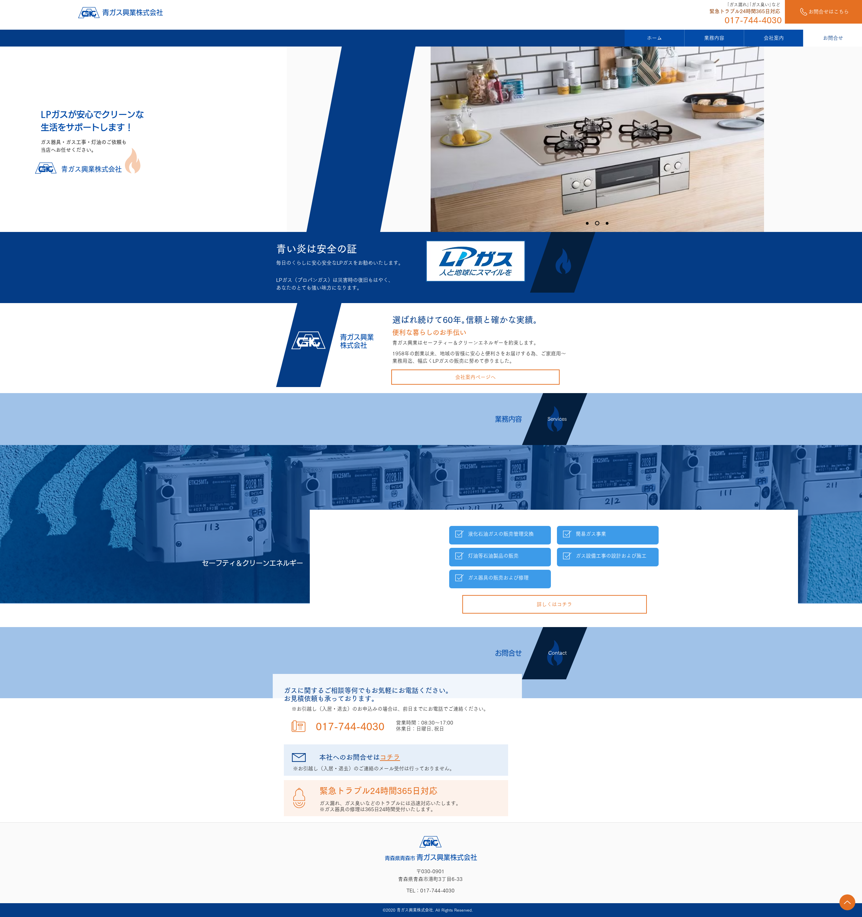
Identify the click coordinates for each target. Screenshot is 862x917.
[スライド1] (596, 223)
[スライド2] (606, 223)
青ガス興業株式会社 (132, 12)
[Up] (847, 902)
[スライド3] (587, 223)
